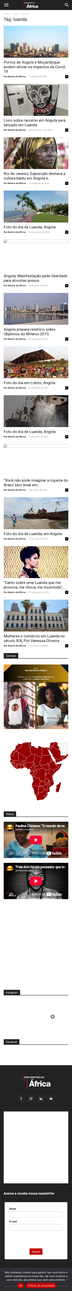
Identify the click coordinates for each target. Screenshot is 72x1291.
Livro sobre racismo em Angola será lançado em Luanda (34, 122)
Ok (21, 1285)
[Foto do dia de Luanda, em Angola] (36, 513)
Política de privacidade (41, 1285)
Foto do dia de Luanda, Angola (30, 227)
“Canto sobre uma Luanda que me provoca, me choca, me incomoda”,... (35, 584)
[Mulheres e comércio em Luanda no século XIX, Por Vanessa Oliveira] (36, 615)
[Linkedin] (41, 1099)
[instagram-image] (19, 1015)
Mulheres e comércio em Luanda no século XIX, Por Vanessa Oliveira (34, 638)
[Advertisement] (36, 947)
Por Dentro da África (15, 76)
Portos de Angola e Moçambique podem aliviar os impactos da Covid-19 (35, 67)
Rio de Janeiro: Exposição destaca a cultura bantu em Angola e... (34, 175)
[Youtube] (51, 1099)
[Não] (67, 1279)
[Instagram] (31, 1098)
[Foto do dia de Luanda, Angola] (36, 206)
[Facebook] (21, 1099)
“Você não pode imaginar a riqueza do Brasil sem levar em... (36, 482)
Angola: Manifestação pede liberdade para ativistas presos (35, 278)
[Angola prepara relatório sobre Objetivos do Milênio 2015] (36, 309)
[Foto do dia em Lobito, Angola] (36, 362)
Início (6, 13)
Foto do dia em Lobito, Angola (29, 383)
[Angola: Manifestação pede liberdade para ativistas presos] (36, 255)
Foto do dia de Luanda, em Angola (33, 534)
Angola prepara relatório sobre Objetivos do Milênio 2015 (29, 331)
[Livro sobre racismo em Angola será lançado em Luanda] (36, 100)
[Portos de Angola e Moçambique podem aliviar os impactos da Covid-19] (36, 42)
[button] (6, 5)
